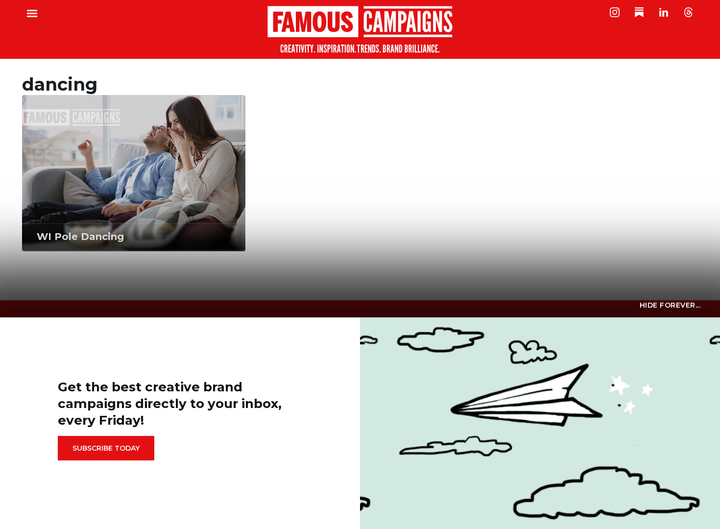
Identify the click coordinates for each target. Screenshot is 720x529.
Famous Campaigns (360, 29)
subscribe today (106, 448)
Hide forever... (670, 305)
